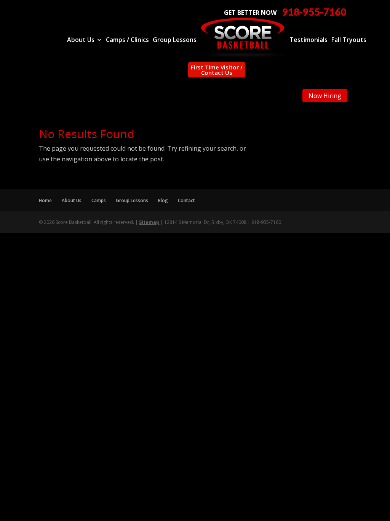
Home (45, 200)
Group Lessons (175, 40)
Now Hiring (324, 96)
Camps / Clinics (127, 40)
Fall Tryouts (348, 40)
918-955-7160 (314, 12)
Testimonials (308, 40)
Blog (163, 200)
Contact (186, 200)
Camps (98, 200)
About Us (80, 40)
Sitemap (149, 222)
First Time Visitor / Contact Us (217, 69)
